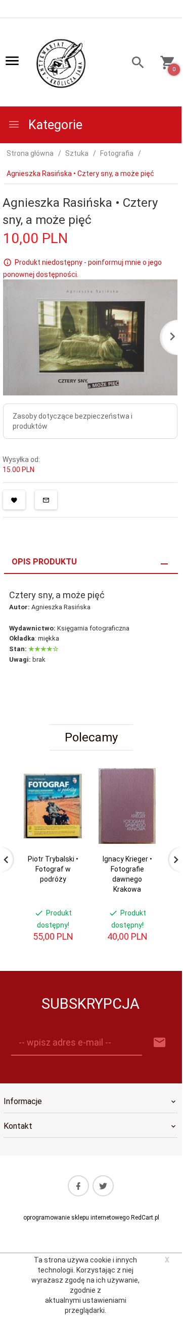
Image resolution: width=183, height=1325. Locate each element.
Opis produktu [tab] (44, 561)
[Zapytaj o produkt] (46, 499)
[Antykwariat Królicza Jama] (61, 63)
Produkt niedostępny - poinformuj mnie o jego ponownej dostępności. (82, 268)
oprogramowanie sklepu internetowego (76, 1217)
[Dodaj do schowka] (14, 499)
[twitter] (103, 1185)
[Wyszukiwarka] (135, 63)
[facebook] (78, 1185)
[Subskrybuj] (160, 1042)
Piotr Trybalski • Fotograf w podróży (53, 869)
